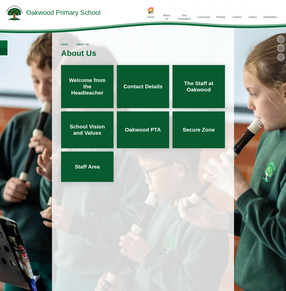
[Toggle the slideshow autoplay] (281, 39)
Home (64, 44)
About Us (83, 44)
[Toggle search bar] (3, 44)
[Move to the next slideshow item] (281, 57)
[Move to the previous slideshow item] (281, 48)
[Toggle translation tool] (3, 51)
